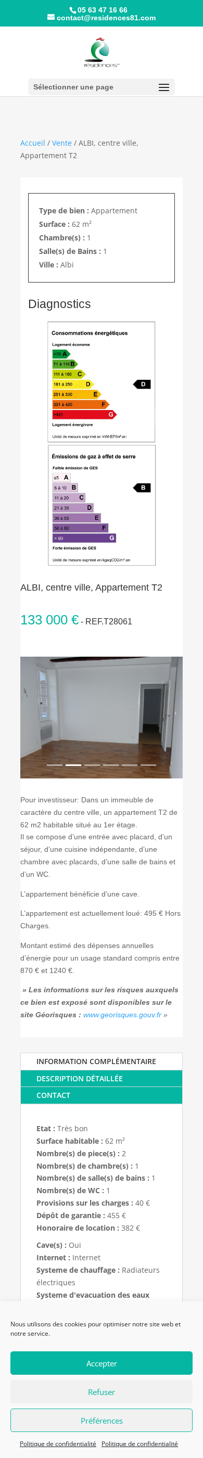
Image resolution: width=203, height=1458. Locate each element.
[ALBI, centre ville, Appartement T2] (101, 717)
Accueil (32, 143)
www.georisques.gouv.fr (122, 1015)
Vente (62, 143)
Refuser (101, 1392)
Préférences (102, 1420)
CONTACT (53, 1095)
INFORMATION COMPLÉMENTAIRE (96, 1061)
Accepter (101, 1363)
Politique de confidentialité (58, 1443)
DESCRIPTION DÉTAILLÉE (79, 1078)
